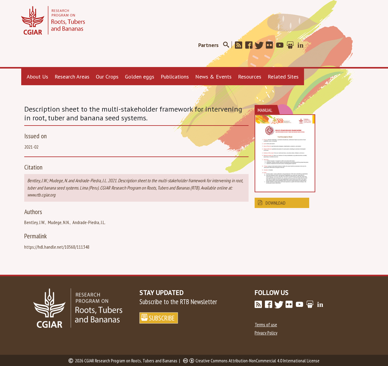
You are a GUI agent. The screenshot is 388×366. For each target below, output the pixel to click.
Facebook (250, 45)
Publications (175, 76)
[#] (226, 45)
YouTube (281, 45)
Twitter (261, 45)
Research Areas (72, 76)
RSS (240, 45)
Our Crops (107, 76)
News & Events (213, 76)
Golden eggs (139, 76)
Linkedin (302, 45)
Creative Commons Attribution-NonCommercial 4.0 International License (257, 361)
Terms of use (266, 324)
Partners (208, 45)
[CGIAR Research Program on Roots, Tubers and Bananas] (53, 20)
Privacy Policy (266, 333)
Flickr (271, 45)
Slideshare (291, 45)
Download (276, 203)
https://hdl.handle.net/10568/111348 (56, 247)
